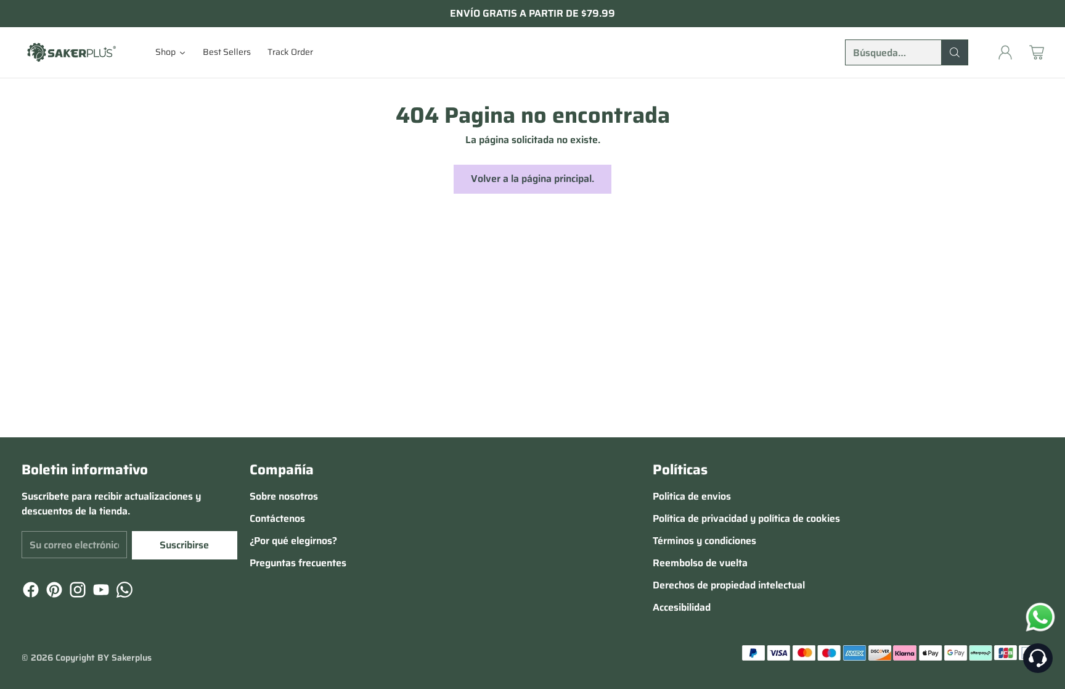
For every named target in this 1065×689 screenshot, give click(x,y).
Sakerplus (132, 657)
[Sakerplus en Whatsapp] (123, 591)
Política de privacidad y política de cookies (746, 518)
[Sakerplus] (71, 52)
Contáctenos (277, 518)
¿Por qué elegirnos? (293, 540)
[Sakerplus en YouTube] (100, 591)
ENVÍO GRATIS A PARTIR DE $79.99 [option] (532, 13)
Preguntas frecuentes (298, 563)
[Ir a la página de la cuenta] (1005, 52)
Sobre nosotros (284, 496)
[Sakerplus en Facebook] (29, 591)
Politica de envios (692, 496)
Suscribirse (184, 545)
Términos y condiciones (704, 540)
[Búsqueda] (954, 52)
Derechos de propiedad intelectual (729, 585)
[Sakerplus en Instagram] (76, 591)
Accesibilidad (682, 607)
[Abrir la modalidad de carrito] (1036, 52)
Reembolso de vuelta (700, 563)
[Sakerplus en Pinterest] (53, 591)
